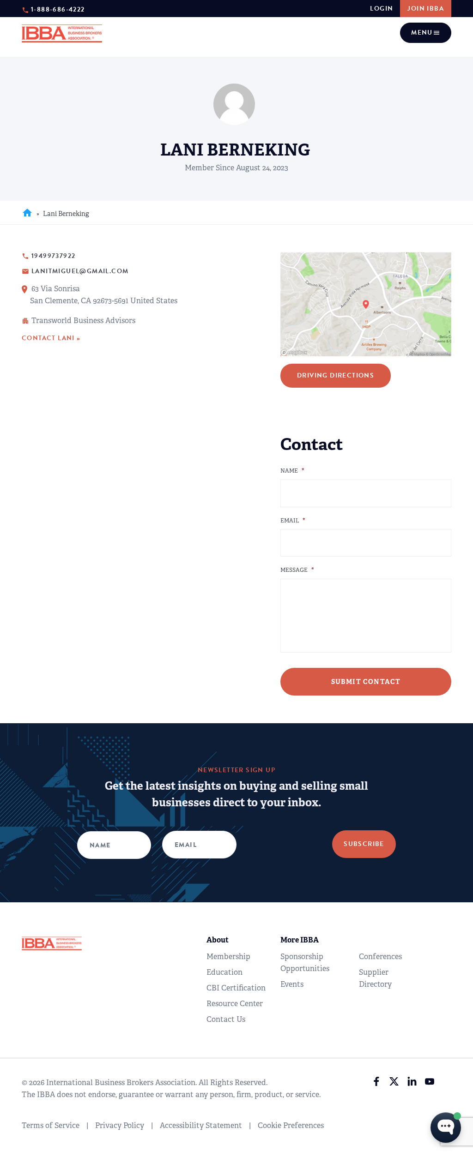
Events (291, 984)
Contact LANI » (51, 338)
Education (224, 972)
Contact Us (225, 1019)
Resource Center (234, 1003)
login (381, 8)
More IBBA (299, 940)
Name (292, 471)
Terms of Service (50, 1125)
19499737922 (53, 256)
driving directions (335, 375)
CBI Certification (236, 988)
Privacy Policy (119, 1125)
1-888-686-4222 (58, 9)
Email (292, 520)
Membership (228, 956)
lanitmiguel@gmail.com (79, 271)
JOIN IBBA (425, 8)
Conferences (380, 956)
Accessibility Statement (201, 1125)
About (217, 940)
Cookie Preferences (291, 1125)
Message (297, 570)
